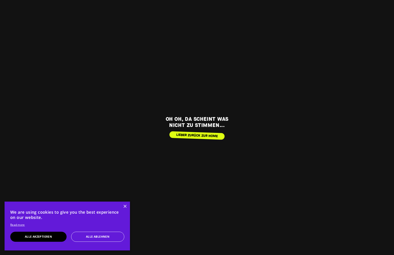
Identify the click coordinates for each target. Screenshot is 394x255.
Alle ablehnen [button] (97, 237)
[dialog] (67, 226)
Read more (17, 225)
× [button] (125, 206)
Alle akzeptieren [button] (38, 237)
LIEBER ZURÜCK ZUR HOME (197, 135)
